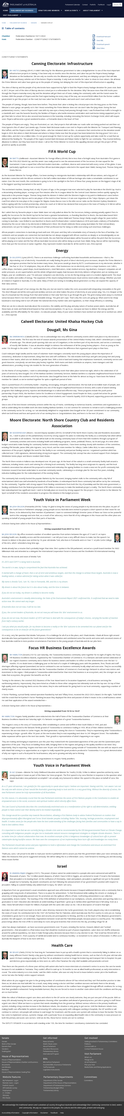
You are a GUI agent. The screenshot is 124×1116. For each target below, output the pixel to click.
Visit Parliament (11, 15)
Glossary (6, 1095)
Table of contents (14, 28)
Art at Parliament (90, 1062)
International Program (51, 1054)
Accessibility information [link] (10, 1113)
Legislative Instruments (51, 1070)
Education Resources (50, 1049)
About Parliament (91, 10)
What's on (88, 1057)
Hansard (34, 23)
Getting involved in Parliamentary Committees (101, 1041)
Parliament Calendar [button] (72, 5)
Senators (5, 1049)
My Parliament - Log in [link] (10, 1080)
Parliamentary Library (50, 1051)
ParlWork (101, 5)
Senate (4, 1041)
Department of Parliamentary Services (57, 1085)
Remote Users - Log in (11, 1083)
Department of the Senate (52, 1080)
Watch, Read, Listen (50, 1044)
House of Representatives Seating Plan (16, 1072)
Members (5, 1070)
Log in (109, 5)
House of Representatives (11, 1060)
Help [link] (62, 1113)
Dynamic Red (6, 1046)
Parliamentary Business (22, 10)
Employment (7, 1090)
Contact (85, 5)
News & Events (71, 10)
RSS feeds (6, 1098)
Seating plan (6, 1051)
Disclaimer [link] (44, 1113)
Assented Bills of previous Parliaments (57, 1065)
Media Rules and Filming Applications (98, 1067)
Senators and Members (49, 10)
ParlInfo (93, 5)
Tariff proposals (49, 1067)
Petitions (88, 1044)
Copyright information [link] (30, 1113)
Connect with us (90, 1046)
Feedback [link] (54, 1113)
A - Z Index (6, 1093)
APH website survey (10, 1088)
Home (5, 10)
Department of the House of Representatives (59, 1083)
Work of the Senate (9, 1044)
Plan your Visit (90, 1065)
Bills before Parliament (51, 1062)
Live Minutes (6, 1067)
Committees (88, 1080)
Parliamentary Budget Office (53, 1088)
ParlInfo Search (8, 1085)
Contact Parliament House (94, 1049)
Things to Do (89, 1060)
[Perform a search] (120, 4)
